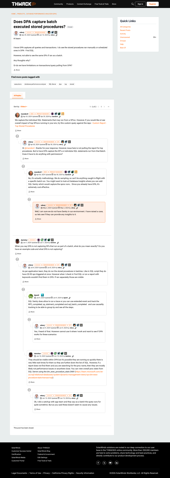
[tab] (17, 95)
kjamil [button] (36, 295)
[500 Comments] (56, 114)
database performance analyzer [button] (35, 84)
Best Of (123, 48)
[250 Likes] (59, 114)
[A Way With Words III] (62, 114)
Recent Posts (125, 30)
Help (122, 44)
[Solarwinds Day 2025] (49, 32)
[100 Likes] (49, 240)
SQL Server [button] (52, 84)
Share (17, 70)
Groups (123, 41)
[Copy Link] (56, 35)
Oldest (23, 107)
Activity (123, 34)
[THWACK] (23, 3)
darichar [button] (24, 240)
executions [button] (18, 84)
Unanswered (138, 37)
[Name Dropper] (52, 114)
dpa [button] (60, 84)
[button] (16, 33)
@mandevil (29, 148)
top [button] (66, 84)
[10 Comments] (52, 32)
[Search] (132, 4)
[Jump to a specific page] (108, 107)
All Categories (125, 27)
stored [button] (72, 84)
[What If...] (56, 32)
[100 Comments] (45, 240)
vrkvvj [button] (22, 32)
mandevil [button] (24, 114)
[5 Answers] (42, 240)
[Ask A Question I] (42, 295)
